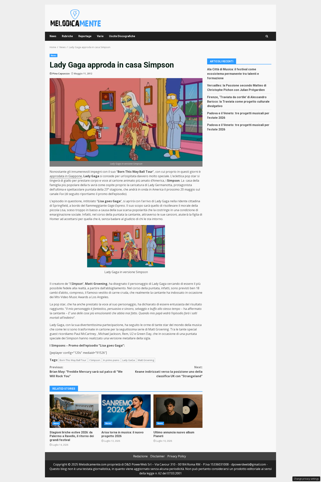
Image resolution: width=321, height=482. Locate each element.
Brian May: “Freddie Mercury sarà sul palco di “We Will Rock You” (86, 371)
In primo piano (111, 360)
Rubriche (67, 36)
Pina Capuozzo (61, 73)
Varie (100, 36)
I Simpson (94, 360)
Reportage (84, 36)
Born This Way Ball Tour (73, 360)
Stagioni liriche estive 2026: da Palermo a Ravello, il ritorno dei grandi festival (74, 411)
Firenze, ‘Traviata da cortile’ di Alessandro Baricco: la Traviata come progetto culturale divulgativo (238, 101)
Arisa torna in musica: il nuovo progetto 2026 (125, 411)
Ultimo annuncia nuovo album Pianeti (177, 411)
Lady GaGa (128, 360)
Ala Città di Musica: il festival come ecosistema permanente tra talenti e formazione (233, 73)
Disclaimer (157, 456)
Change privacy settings (306, 478)
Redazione (140, 456)
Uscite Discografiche (122, 36)
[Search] (267, 36)
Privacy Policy (176, 456)
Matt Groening (146, 360)
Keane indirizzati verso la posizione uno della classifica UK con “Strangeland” (168, 371)
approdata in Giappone (66, 176)
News (53, 36)
